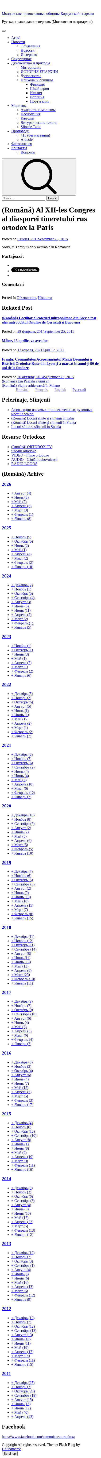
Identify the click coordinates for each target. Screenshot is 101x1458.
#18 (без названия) (35, 135)
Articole (27, 139)
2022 (6, 684)
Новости (18, 42)
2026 (6, 484)
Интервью (29, 55)
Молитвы (19, 106)
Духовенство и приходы (30, 63)
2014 (6, 1178)
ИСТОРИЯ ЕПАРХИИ (39, 72)
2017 (6, 992)
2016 (6, 1053)
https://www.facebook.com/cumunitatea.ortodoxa (38, 1437)
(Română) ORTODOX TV (31, 447)
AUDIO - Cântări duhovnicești (34, 459)
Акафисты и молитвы (38, 110)
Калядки (27, 118)
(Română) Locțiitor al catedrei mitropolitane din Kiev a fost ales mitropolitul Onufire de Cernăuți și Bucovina (49, 320)
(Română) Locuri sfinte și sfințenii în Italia (42, 418)
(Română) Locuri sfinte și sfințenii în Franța (43, 422)
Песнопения (30, 114)
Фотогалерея (21, 144)
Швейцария (39, 89)
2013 (6, 1243)
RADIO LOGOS (24, 464)
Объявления (30, 46)
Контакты (19, 148)
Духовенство (31, 76)
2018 (6, 927)
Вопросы (28, 152)
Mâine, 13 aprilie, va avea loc (25, 341)
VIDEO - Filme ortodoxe (30, 455)
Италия (36, 93)
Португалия (39, 101)
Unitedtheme (11, 1449)
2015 (6, 1113)
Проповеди (20, 131)
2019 (6, 862)
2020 (6, 805)
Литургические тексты (39, 122)
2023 (6, 636)
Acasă (15, 38)
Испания (37, 97)
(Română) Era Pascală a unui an (25, 381)
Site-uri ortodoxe (23, 451)
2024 (6, 575)
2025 (6, 527)
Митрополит (31, 67)
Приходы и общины (37, 80)
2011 (6, 1373)
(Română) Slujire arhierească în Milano (31, 385)
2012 (6, 1308)
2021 (6, 745)
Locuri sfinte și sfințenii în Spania (36, 427)
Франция (37, 84)
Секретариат (21, 59)
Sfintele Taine (31, 127)
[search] (39, 177)
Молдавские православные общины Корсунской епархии (48, 14)
